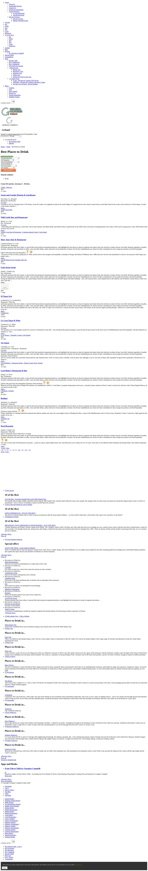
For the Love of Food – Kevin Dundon (25, 84)
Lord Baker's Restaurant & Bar (14, 371)
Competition (9, 859)
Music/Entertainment (11, 562)
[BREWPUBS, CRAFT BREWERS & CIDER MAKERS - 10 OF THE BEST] (76, 517)
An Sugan (5, 343)
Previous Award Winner (12, 604)
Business (7, 593)
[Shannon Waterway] (76, 726)
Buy (6, 30)
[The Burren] (76, 672)
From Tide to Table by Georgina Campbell (22, 768)
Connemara (8, 695)
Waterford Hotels (10, 835)
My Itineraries (9, 850)
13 (29, 450)
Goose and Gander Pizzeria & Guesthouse (18, 195)
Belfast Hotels (9, 811)
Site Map (8, 792)
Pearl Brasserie (7, 426)
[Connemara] (76, 686)
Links (6, 793)
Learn (7, 31)
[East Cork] (76, 628)
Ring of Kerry (9, 665)
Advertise (8, 795)
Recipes (7, 51)
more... (3, 208)
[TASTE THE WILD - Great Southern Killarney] (76, 539)
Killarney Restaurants (12, 824)
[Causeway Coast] (76, 741)
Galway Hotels (9, 819)
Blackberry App (18, 71)
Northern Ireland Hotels (12, 801)
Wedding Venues (14, 97)
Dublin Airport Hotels (12, 806)
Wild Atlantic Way (11, 625)
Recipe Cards (13, 60)
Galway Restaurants (11, 820)
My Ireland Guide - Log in (13, 846)
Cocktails (8, 567)
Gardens (11, 88)
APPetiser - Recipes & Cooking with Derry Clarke (29, 82)
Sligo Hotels (9, 833)
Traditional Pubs (10, 578)
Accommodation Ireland (12, 804)
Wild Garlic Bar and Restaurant (14, 217)
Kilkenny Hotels (10, 826)
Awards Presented (18, 13)
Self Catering (13, 91)
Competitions (9, 57)
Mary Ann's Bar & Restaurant (13, 240)
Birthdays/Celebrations (12, 589)
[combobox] (13, 101)
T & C (7, 788)
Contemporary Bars (11, 573)
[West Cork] (76, 642)
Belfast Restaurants (11, 813)
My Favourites (9, 848)
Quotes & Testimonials (16, 10)
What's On (12, 93)
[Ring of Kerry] (76, 657)
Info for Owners (14, 17)
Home (3, 147)
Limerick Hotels (10, 830)
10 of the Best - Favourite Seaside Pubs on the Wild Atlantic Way (25, 499)
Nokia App (16, 75)
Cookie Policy (79, 865)
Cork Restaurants (10, 817)
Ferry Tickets (9, 857)
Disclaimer (8, 786)
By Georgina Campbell (16, 53)
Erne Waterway (10, 721)
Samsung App (17, 73)
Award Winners (14, 11)
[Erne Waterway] (76, 712)
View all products (6, 781)
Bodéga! (4, 398)
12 (26, 450)
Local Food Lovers (11, 598)
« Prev (7, 448)
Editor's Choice (10, 609)
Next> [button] (10, 534)
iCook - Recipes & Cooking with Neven (26, 80)
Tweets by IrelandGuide (8, 760)
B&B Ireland (9, 802)
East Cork (8, 637)
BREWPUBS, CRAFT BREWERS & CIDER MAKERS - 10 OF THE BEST (30, 525)
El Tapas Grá (6, 296)
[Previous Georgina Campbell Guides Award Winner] (27, 251)
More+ (7, 86)
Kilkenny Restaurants (12, 828)
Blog (6, 50)
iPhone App (16, 69)
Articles (7, 48)
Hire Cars (8, 855)
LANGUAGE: (5, 103)
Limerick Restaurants (11, 831)
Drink (7, 26)
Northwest (8, 709)
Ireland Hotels (9, 799)
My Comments (9, 852)
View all (3, 536)
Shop (6, 59)
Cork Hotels (9, 815)
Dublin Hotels (9, 808)
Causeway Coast (10, 749)
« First (3, 448)
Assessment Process (15, 6)
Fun (6, 584)
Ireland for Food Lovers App (22, 77)
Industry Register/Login (20, 20)
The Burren (8, 681)
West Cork (8, 651)
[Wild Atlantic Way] (76, 616)
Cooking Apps (14, 79)
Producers (8, 33)
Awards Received (18, 15)
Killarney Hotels (10, 822)
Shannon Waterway (11, 735)
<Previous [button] (4, 534)
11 (22, 450)
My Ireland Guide (14, 141)
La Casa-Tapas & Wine (10, 320)
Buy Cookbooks (14, 64)
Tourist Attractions (15, 95)
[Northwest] (76, 700)
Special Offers (9, 55)
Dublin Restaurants (11, 810)
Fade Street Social (8, 267)
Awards (7, 22)
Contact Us (12, 8)
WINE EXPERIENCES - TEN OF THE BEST (20, 513)
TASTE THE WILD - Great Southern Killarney (20, 548)
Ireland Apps (13, 68)
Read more (8, 776)
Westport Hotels (10, 837)
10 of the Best (9, 35)
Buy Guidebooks (14, 62)
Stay (6, 28)
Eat (6, 24)
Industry (11, 143)
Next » (3, 452)
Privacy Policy (9, 790)
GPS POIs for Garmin (16, 66)
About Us (12, 4)
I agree (5, 868)
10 (19, 450)
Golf (10, 89)
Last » (7, 452)
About (7, 2)
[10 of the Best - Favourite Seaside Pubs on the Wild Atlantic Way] (76, 491)
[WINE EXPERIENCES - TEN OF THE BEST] (76, 505)
